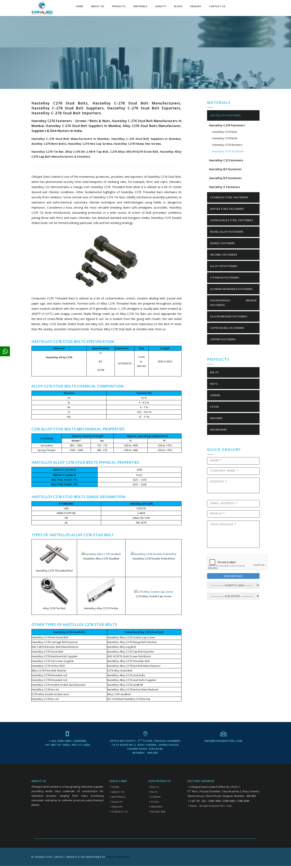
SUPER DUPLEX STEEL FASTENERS (231, 220)
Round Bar (158, 811)
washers (216, 418)
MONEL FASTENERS (222, 243)
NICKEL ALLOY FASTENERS (227, 231)
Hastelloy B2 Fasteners (225, 169)
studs (214, 406)
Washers (156, 806)
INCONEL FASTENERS (223, 254)
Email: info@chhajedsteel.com (211, 805)
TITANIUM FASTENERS (224, 277)
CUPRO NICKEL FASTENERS (227, 328)
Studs (155, 801)
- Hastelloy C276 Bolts (224, 138)
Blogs (178, 6)
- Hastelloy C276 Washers (227, 145)
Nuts (154, 791)
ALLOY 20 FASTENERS (224, 266)
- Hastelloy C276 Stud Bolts (227, 151)
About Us (97, 6)
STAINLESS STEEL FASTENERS (229, 197)
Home (79, 6)
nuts (214, 384)
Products (119, 6)
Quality (160, 6)
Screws (156, 796)
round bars (218, 429)
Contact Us (217, 6)
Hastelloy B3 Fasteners (225, 178)
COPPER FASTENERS (223, 339)
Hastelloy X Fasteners (224, 187)
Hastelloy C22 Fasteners (226, 160)
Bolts (155, 786)
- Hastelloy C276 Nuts (224, 132)
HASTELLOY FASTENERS (225, 115)
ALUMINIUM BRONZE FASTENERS (231, 289)
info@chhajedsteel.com (223, 741)
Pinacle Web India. (118, 856)
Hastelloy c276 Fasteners (227, 125)
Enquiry (195, 6)
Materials (140, 6)
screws (215, 395)
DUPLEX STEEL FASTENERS (227, 209)
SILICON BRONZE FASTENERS (228, 316)
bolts (214, 372)
